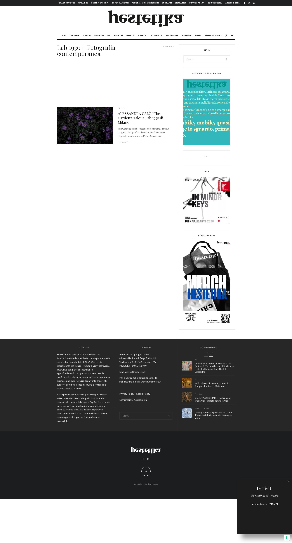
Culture (74, 35)
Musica (130, 35)
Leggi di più (123, 142)
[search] (227, 59)
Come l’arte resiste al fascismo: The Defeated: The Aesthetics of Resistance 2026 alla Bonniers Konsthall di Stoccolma (214, 367)
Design (87, 35)
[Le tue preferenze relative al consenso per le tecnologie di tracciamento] (287, 538)
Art (64, 35)
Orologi (206, 408)
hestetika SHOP (99, 3)
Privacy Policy (197, 3)
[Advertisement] (115, 84)
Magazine (83, 3)
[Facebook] (244, 2)
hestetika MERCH (120, 3)
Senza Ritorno (213, 35)
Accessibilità (232, 3)
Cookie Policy (215, 3)
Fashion (118, 35)
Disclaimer (180, 3)
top (200, 379)
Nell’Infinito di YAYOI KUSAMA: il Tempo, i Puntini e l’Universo (212, 385)
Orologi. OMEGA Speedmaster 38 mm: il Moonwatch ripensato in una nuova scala (214, 415)
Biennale (186, 35)
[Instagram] (249, 2)
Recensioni (171, 35)
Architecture (102, 35)
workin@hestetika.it (135, 372)
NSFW (198, 35)
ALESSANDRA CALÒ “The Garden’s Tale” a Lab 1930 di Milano (140, 117)
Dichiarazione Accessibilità (133, 399)
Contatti (167, 3)
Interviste (156, 35)
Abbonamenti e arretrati (145, 3)
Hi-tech (142, 35)
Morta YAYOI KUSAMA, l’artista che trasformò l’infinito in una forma (213, 399)
